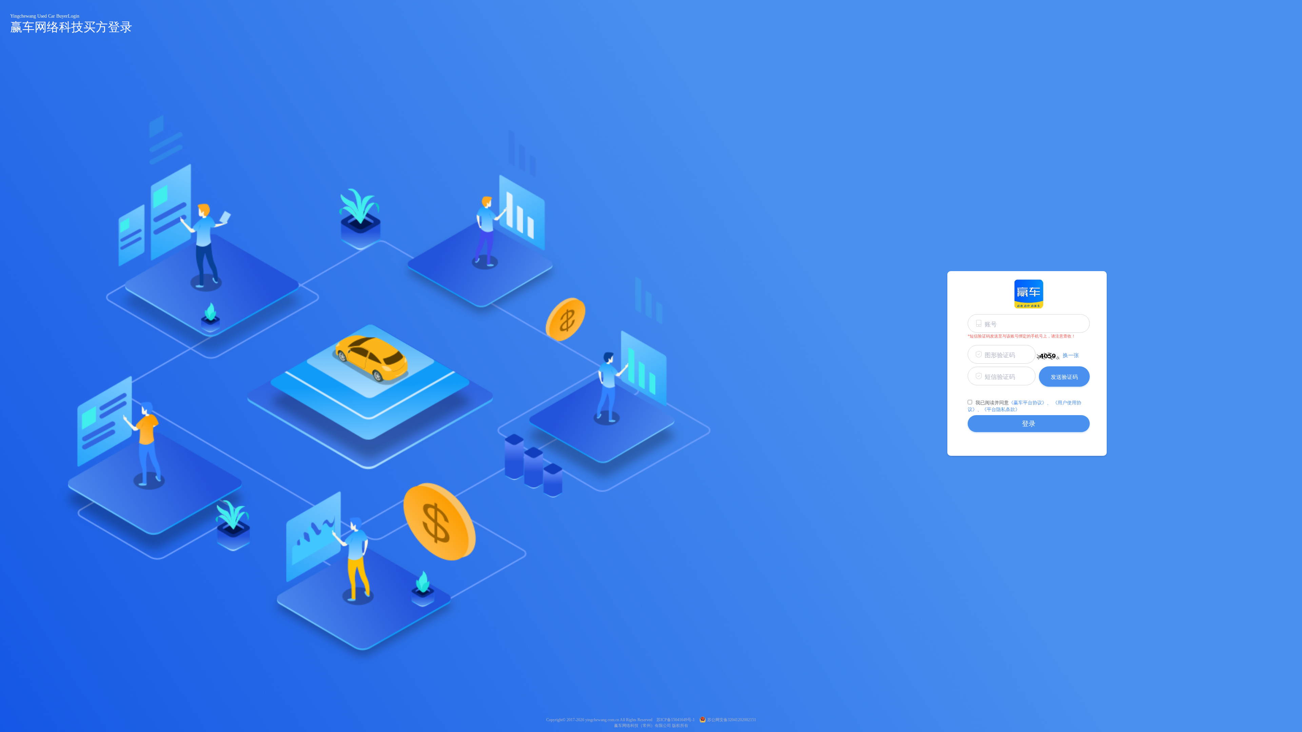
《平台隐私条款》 (1001, 409)
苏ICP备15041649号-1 (675, 719)
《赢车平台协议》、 (1030, 402)
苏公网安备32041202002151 (731, 719)
